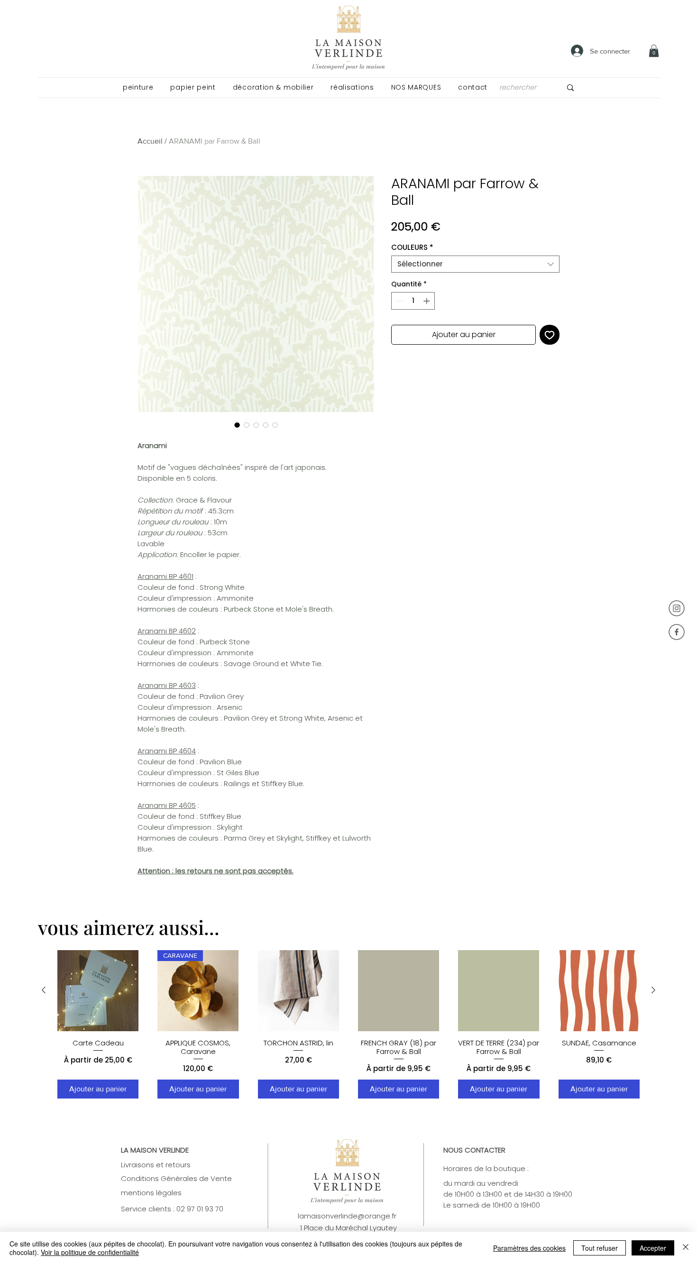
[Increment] (427, 301)
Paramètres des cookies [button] (529, 1248)
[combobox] (475, 264)
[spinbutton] (413, 301)
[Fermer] (685, 1247)
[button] (138, 87)
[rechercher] (570, 87)
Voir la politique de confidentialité (90, 1252)
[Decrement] (398, 301)
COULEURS (412, 247)
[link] (654, 51)
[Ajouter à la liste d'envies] (549, 335)
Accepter (653, 1248)
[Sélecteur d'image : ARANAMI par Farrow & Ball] (237, 425)
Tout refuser (599, 1248)
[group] (348, 1024)
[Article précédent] (43, 990)
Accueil (150, 141)
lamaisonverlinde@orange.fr (347, 1216)
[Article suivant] (653, 990)
